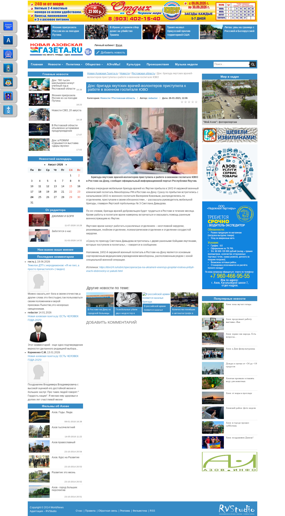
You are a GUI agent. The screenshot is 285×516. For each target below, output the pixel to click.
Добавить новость (113, 52)
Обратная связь (107, 510)
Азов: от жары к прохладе (239, 393)
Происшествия (158, 64)
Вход (119, 45)
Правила (90, 510)
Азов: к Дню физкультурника (240, 348)
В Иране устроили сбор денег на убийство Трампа (124, 31)
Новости (54, 64)
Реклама (125, 510)
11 (39, 186)
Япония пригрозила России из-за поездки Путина (65, 31)
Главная (37, 64)
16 (78, 186)
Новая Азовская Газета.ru (102, 73)
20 (55, 191)
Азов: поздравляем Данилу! (239, 437)
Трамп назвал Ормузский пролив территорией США (178, 31)
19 (47, 191)
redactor (153, 98)
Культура (133, 64)
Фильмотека (140, 510)
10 (31, 186)
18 (39, 191)
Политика (73, 64)
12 (47, 186)
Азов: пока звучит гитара (238, 304)
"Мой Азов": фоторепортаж (220, 122)
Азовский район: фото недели (241, 408)
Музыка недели (186, 64)
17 (31, 191)
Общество (93, 64)
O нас (79, 510)
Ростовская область (143, 73)
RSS (152, 510)
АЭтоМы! (113, 64)
